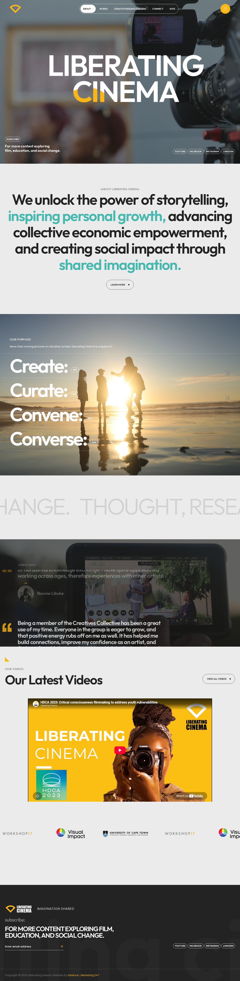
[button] (12, 139)
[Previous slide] (162, 574)
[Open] (225, 9)
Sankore (73, 975)
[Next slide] (162, 583)
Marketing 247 (90, 975)
